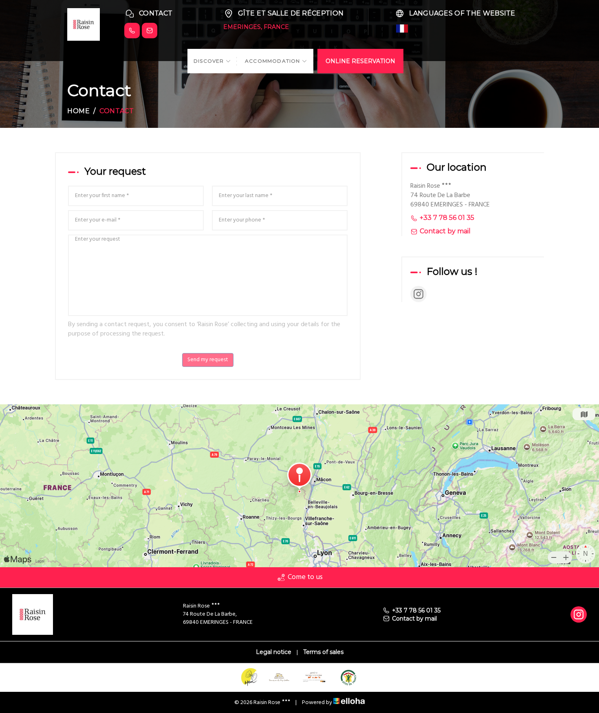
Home (78, 111)
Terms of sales (323, 652)
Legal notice (273, 652)
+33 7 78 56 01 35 (416, 610)
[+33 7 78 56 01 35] (132, 30)
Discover (210, 61)
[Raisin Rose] (83, 24)
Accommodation (273, 61)
